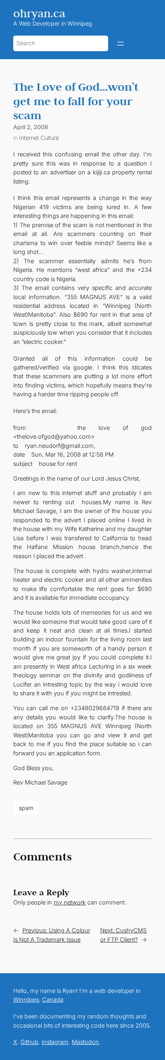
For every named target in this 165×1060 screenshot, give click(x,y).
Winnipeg (26, 999)
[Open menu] (120, 43)
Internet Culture (39, 137)
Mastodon (85, 1041)
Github (29, 1041)
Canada (52, 999)
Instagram (55, 1041)
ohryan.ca (39, 13)
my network (70, 902)
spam (26, 807)
